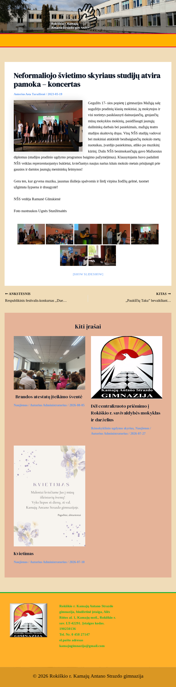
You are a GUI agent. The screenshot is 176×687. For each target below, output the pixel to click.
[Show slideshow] (88, 274)
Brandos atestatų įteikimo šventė (48, 396)
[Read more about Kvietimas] (49, 495)
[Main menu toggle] (169, 40)
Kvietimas (24, 553)
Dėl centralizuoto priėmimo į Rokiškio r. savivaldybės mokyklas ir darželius (125, 413)
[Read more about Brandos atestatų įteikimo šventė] (49, 362)
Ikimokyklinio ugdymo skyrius (112, 428)
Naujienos (21, 405)
